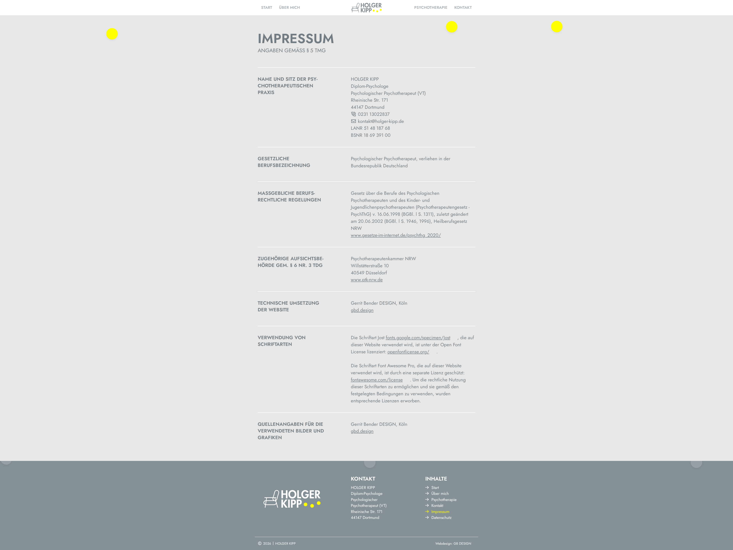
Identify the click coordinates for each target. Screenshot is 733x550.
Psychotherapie (430, 7)
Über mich (289, 7)
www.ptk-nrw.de (367, 279)
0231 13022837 (374, 114)
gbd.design (362, 310)
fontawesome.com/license (377, 379)
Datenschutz (441, 517)
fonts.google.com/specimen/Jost (418, 337)
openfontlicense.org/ (408, 351)
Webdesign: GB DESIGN (453, 543)
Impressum (440, 512)
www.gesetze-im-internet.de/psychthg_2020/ (396, 235)
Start (266, 7)
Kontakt (463, 7)
